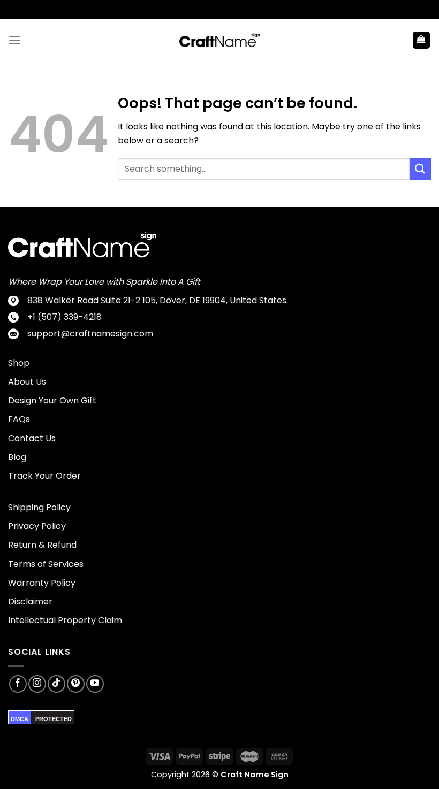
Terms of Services (46, 564)
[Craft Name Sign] (219, 40)
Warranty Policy (41, 583)
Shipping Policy (39, 507)
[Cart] (421, 40)
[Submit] (420, 168)
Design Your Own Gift (52, 400)
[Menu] (14, 40)
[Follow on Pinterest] (76, 684)
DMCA (19, 719)
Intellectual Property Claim (65, 620)
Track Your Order (44, 476)
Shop (18, 363)
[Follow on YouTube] (95, 684)
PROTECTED (53, 719)
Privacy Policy (37, 526)
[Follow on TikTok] (56, 684)
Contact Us (32, 438)
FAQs (19, 419)
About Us (27, 382)
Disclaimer (30, 601)
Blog (17, 457)
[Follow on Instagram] (37, 684)
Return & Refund (42, 545)
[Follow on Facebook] (18, 684)
